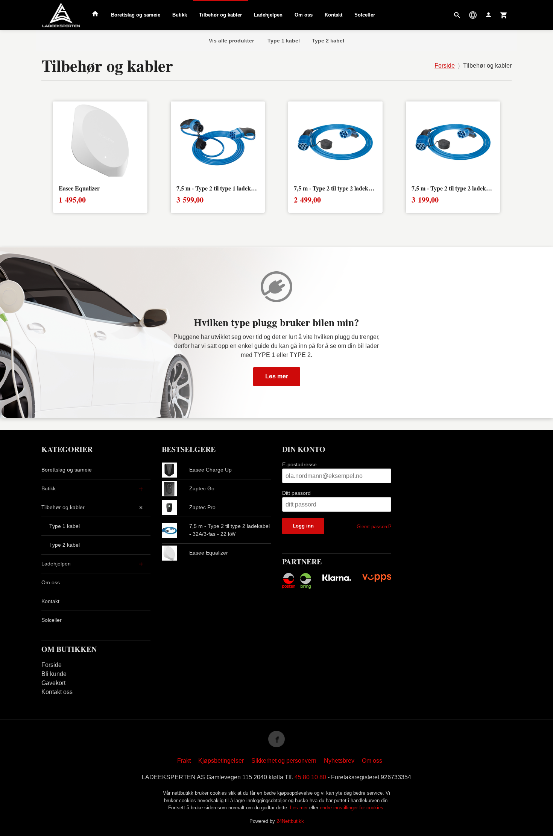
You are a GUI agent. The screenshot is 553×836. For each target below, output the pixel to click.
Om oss (304, 15)
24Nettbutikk (290, 821)
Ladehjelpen (268, 15)
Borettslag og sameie (135, 15)
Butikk (179, 15)
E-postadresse (299, 464)
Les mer (276, 376)
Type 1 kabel (283, 41)
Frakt (184, 760)
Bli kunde (54, 674)
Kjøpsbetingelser (221, 760)
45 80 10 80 (310, 777)
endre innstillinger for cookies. (352, 807)
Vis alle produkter (231, 41)
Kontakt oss (57, 692)
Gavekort (53, 683)
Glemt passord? (374, 526)
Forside (444, 65)
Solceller (364, 15)
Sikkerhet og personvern (283, 760)
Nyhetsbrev (339, 760)
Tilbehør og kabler (220, 15)
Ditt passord (296, 493)
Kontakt (333, 15)
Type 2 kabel (328, 41)
